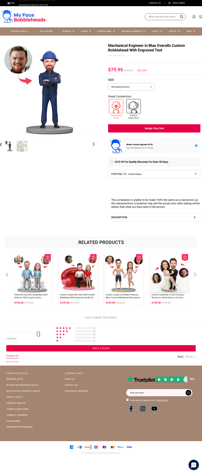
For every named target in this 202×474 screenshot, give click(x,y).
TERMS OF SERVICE (15, 403)
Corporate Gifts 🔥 (19, 31)
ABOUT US (70, 379)
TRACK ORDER (13, 421)
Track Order (178, 3)
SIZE (111, 79)
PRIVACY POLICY (14, 397)
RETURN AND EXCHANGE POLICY (22, 385)
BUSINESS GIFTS (14, 379)
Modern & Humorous (132, 31)
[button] (7, 90)
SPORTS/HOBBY (104, 31)
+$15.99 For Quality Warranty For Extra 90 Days (141, 161)
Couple (155, 31)
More (189, 31)
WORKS (84, 31)
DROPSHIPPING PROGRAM (19, 427)
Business (66, 31)
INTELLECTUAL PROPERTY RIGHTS (23, 391)
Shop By (173, 31)
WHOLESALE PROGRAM (76, 391)
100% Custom (45, 31)
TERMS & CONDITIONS (17, 409)
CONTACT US (155, 3)
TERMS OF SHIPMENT (17, 415)
